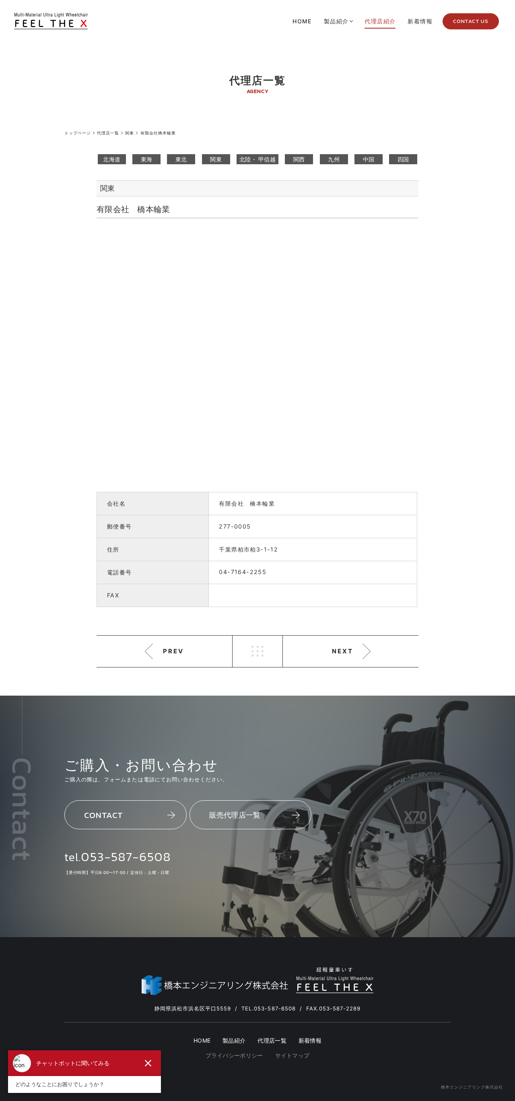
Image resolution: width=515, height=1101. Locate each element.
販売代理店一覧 (235, 815)
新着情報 (310, 1041)
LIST (257, 651)
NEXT (342, 651)
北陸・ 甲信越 (257, 159)
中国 (369, 159)
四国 (403, 159)
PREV (173, 651)
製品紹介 (233, 1041)
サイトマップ (292, 1056)
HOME (202, 1041)
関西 (299, 159)
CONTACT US (470, 21)
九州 (334, 159)
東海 (146, 159)
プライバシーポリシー (234, 1056)
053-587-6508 (126, 856)
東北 (181, 159)
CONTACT (103, 815)
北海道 (111, 159)
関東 (216, 159)
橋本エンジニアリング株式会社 (472, 1086)
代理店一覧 (272, 1041)
